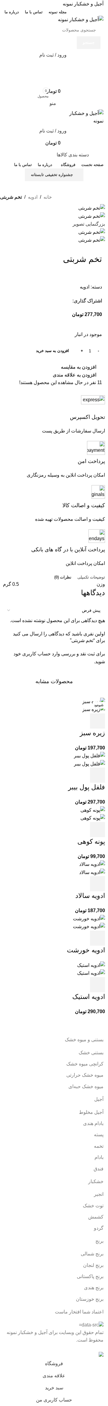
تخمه (99, 1146)
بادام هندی (93, 1123)
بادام (99, 1157)
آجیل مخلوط (91, 1112)
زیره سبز (92, 733)
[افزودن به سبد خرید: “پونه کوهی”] (97, 829)
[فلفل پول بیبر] (89, 755)
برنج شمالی (92, 1253)
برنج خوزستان (90, 1299)
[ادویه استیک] (91, 964)
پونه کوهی (91, 841)
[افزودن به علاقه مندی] (48, 721)
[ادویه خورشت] (89, 918)
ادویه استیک (88, 996)
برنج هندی (94, 1287)
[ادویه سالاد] (92, 863)
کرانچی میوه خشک (85, 1063)
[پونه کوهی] (92, 809)
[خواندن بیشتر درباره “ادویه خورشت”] (97, 938)
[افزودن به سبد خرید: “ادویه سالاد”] (97, 883)
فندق (99, 1168)
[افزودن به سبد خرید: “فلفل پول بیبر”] (97, 775)
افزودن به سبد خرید (52, 350)
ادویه (33, 197)
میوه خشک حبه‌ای (86, 1086)
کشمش (96, 1216)
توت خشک (93, 1205)
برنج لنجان (93, 1265)
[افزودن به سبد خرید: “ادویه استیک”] (97, 984)
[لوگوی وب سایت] (81, 19)
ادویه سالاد (90, 895)
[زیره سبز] (93, 701)
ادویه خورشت (86, 950)
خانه (48, 197)
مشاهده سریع (81, 721)
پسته (99, 1134)
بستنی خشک (91, 1052)
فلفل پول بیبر (86, 787)
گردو (99, 1228)
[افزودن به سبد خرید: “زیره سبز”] (97, 721)
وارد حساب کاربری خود (37, 653)
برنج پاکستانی (90, 1276)
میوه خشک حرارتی (85, 1075)
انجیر (99, 1194)
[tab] (91, 577)
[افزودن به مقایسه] (65, 721)
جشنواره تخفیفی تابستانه (52, 174)
